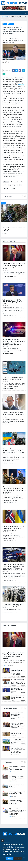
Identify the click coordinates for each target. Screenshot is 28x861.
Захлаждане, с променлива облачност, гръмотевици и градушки (17, 697)
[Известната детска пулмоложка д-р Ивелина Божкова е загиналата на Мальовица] (5, 768)
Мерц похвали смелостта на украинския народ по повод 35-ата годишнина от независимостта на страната (14, 489)
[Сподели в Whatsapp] (4, 74)
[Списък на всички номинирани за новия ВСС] (6, 733)
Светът (6, 16)
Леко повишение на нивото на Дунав (16, 785)
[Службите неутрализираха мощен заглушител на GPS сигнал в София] (5, 802)
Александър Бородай (16, 181)
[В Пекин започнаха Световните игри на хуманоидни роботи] (14, 594)
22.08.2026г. (14, 781)
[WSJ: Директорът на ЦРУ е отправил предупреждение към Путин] (14, 290)
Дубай (13, 188)
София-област (12, 771)
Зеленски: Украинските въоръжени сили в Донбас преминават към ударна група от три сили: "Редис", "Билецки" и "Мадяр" (18, 671)
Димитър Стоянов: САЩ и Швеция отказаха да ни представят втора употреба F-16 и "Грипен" (17, 725)
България (13, 700)
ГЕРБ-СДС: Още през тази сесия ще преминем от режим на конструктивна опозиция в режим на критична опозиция (18, 681)
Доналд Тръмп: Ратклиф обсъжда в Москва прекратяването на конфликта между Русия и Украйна (14, 266)
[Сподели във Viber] (20, 70)
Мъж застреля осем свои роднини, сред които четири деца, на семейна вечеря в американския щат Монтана (14, 342)
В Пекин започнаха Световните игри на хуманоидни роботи (13, 605)
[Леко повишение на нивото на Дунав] (5, 787)
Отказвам (18, 858)
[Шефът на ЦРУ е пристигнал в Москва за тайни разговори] (14, 367)
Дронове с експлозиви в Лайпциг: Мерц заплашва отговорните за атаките (14, 414)
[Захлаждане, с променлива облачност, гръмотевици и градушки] (6, 697)
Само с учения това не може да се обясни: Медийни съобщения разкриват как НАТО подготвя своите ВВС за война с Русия (13, 567)
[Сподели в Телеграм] (23, 70)
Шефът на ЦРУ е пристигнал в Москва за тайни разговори (13, 378)
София (10, 804)
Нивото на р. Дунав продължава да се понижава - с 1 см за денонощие (17, 793)
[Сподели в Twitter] (16, 70)
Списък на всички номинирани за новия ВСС (17, 732)
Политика (13, 685)
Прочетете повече (8, 276)
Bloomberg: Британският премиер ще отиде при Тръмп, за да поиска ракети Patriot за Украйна (14, 450)
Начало (2, 16)
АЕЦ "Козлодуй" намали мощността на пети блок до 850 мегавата (17, 741)
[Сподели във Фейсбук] (13, 70)
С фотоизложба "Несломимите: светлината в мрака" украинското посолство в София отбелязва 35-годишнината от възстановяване (17, 811)
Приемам (9, 858)
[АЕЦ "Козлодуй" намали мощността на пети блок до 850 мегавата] (6, 741)
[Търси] (24, 13)
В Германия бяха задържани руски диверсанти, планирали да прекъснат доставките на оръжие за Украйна (14, 229)
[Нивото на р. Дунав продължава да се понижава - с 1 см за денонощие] (5, 794)
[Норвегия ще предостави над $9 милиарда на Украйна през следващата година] (14, 516)
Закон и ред (13, 735)
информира (21, 84)
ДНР (21, 185)
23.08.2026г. (17, 771)
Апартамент (7, 188)
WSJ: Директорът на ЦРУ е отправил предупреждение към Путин (13, 301)
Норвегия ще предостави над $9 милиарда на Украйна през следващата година (13, 528)
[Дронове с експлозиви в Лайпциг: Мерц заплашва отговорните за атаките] (14, 402)
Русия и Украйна (15, 676)
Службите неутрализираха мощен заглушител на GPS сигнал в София (15, 802)
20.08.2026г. (14, 816)
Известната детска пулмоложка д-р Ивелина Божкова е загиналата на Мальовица (17, 768)
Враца (12, 743)
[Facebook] (2, 840)
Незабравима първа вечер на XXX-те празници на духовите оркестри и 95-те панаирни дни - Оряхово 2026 (17, 777)
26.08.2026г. (10, 665)
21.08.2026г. (14, 804)
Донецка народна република (11, 185)
